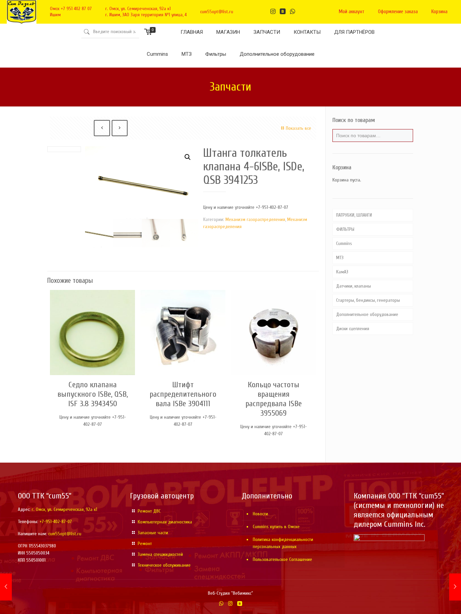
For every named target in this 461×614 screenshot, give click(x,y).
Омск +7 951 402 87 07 (71, 8)
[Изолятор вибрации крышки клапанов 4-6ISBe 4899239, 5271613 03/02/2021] (455, 586)
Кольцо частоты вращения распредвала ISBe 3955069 (273, 399)
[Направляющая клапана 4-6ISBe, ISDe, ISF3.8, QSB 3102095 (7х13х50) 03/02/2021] (6, 586)
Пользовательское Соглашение (282, 559)
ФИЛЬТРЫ (345, 229)
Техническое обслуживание (164, 565)
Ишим (55, 15)
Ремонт (145, 543)
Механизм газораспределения (255, 219)
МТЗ (340, 258)
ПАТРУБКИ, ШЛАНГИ (354, 215)
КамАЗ (342, 272)
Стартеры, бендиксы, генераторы (368, 300)
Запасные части (153, 533)
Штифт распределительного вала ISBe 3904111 (183, 394)
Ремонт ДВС (149, 511)
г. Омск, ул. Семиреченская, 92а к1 (138, 8)
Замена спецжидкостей (160, 554)
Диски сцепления (352, 328)
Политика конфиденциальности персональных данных (283, 543)
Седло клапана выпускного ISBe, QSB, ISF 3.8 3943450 (92, 394)
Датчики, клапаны (353, 286)
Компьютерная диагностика (165, 522)
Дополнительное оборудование (367, 314)
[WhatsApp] (221, 604)
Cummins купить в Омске (276, 527)
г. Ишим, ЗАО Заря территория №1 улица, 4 (146, 15)
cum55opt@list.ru (216, 12)
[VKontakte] (239, 604)
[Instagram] (230, 604)
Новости (260, 514)
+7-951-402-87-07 (55, 521)
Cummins (344, 243)
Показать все (298, 128)
